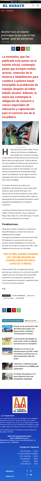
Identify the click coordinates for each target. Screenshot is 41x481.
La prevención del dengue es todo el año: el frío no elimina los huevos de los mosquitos (25, 341)
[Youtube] (31, 474)
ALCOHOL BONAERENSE (18, 295)
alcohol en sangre (8, 298)
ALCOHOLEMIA (20, 298)
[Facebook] (13, 49)
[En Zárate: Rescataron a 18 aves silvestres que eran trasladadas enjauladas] (7, 376)
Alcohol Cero (31, 295)
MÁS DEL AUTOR (30, 321)
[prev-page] (3, 384)
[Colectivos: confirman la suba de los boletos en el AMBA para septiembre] (7, 366)
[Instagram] (31, 471)
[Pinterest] (23, 49)
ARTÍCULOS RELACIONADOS (12, 321)
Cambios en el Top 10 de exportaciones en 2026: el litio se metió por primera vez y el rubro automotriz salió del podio (26, 354)
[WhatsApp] (28, 49)
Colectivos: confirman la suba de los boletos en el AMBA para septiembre (26, 366)
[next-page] (6, 384)
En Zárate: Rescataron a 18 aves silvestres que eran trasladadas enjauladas (24, 376)
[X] (18, 49)
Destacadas (9, 11)
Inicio (2, 11)
